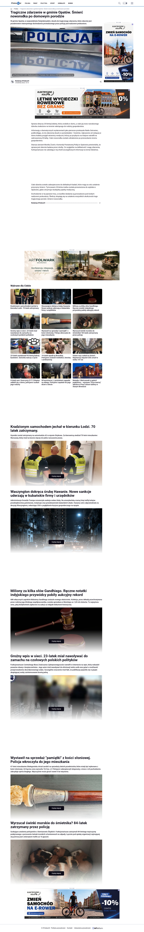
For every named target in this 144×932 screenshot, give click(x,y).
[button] (125, 3)
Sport (52, 3)
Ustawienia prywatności (82, 928)
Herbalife (61, 3)
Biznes (70, 3)
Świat (35, 3)
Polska (27, 3)
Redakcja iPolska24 (22, 81)
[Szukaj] (119, 3)
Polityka (44, 3)
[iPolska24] (17, 3)
